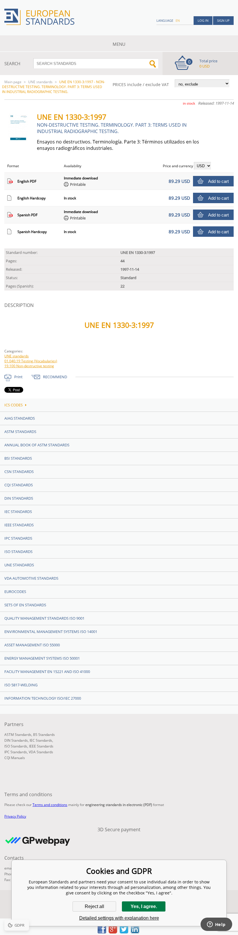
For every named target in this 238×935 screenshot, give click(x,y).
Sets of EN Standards (25, 604)
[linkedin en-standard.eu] (135, 932)
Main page (12, 81)
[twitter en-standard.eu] (124, 932)
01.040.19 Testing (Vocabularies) (30, 361)
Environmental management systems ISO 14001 (50, 631)
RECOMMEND (55, 376)
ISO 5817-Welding (20, 684)
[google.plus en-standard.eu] (113, 932)
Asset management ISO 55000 (32, 644)
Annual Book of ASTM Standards (36, 445)
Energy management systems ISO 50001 (42, 658)
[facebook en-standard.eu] (102, 932)
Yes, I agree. (144, 906)
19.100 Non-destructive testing (29, 365)
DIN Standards (18, 498)
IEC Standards (18, 511)
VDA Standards (41, 752)
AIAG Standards (19, 418)
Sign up (223, 20)
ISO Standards (18, 551)
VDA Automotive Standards (31, 578)
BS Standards (44, 734)
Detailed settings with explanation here (119, 918)
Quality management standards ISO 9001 (44, 618)
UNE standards (40, 81)
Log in (203, 20)
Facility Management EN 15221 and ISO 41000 (47, 671)
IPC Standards (18, 538)
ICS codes (13, 405)
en (178, 20)
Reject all (94, 906)
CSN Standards (19, 471)
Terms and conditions (50, 804)
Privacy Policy (15, 816)
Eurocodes (15, 591)
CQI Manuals (14, 757)
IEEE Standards (19, 524)
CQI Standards (18, 484)
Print (18, 376)
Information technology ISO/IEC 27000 (42, 698)
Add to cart (218, 181)
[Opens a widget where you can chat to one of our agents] (216, 925)
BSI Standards (18, 458)
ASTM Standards (20, 431)
